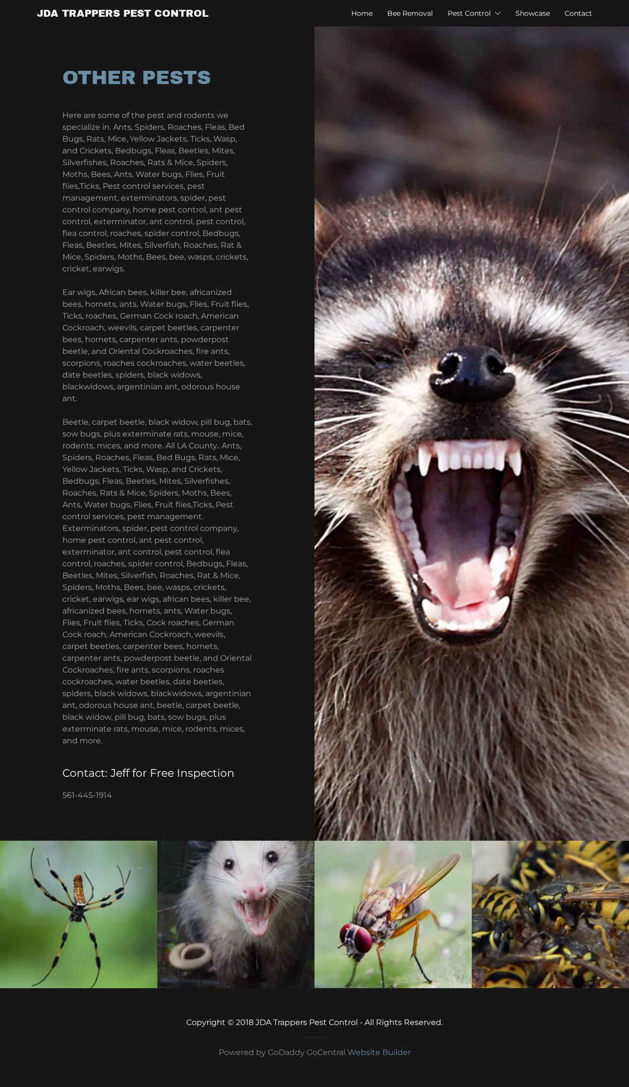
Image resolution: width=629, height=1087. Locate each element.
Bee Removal (410, 13)
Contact (578, 13)
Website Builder (379, 1052)
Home (361, 13)
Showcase (532, 13)
